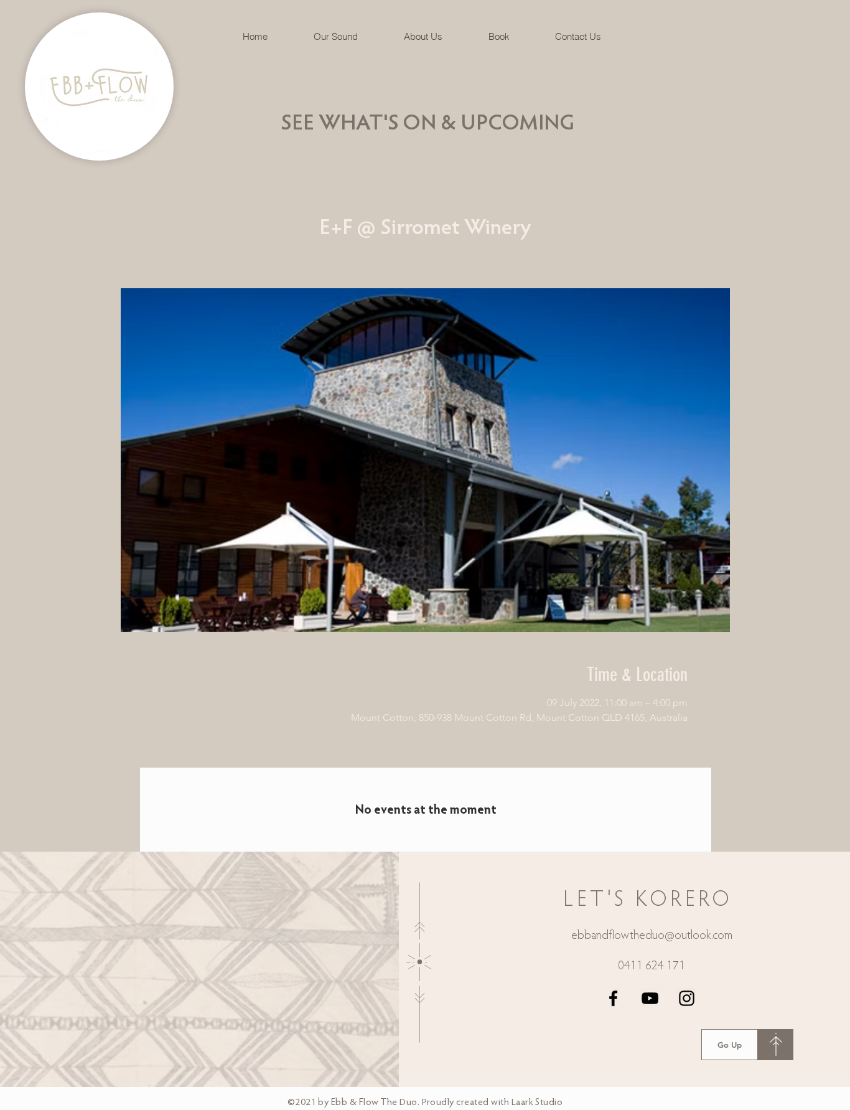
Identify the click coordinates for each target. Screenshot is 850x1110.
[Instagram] (686, 998)
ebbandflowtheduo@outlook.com (651, 935)
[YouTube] (650, 998)
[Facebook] (613, 998)
